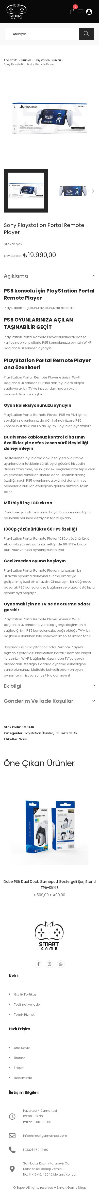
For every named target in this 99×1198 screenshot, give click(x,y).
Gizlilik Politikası (25, 994)
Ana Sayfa (11, 60)
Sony (23, 739)
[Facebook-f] (38, 964)
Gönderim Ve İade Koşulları (39, 701)
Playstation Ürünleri (48, 60)
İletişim (19, 1068)
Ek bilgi (12, 685)
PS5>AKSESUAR (66, 733)
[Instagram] (49, 964)
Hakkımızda (23, 1078)
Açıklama (16, 275)
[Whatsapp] (60, 964)
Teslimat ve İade (27, 1004)
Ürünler (26, 60)
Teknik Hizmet (24, 1014)
